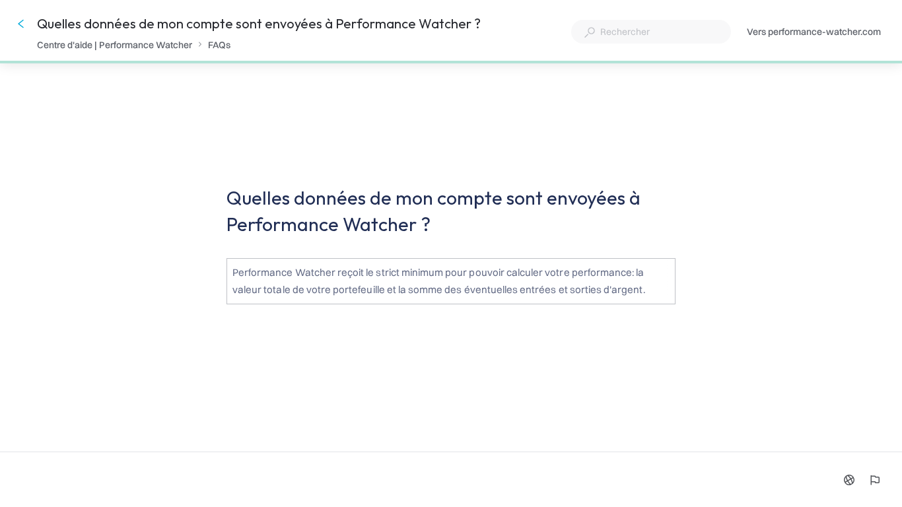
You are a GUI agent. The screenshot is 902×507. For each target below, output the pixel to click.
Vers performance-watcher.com (814, 33)
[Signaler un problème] (874, 480)
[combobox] (651, 32)
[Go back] (21, 24)
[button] (451, 283)
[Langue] (849, 480)
